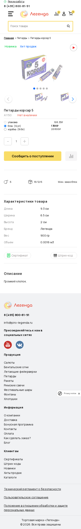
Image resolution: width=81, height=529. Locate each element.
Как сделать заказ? (17, 438)
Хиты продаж (13, 473)
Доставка (10, 420)
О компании (12, 415)
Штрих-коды (12, 464)
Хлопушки (10, 399)
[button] (34, 89)
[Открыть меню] (11, 14)
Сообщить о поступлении (33, 156)
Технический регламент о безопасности (32, 489)
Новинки (10, 468)
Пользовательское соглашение (26, 497)
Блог (7, 442)
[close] (79, 393)
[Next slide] (72, 99)
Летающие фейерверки (20, 371)
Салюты (9, 362)
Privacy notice (70, 393)
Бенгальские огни (16, 367)
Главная (9, 38)
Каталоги (10, 477)
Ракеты (9, 381)
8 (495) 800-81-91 (17, 6)
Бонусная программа (18, 424)
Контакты (10, 429)
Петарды (22, 38)
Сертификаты (13, 459)
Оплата (9, 433)
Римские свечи (14, 385)
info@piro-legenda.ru (18, 322)
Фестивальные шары (18, 390)
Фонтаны (10, 394)
